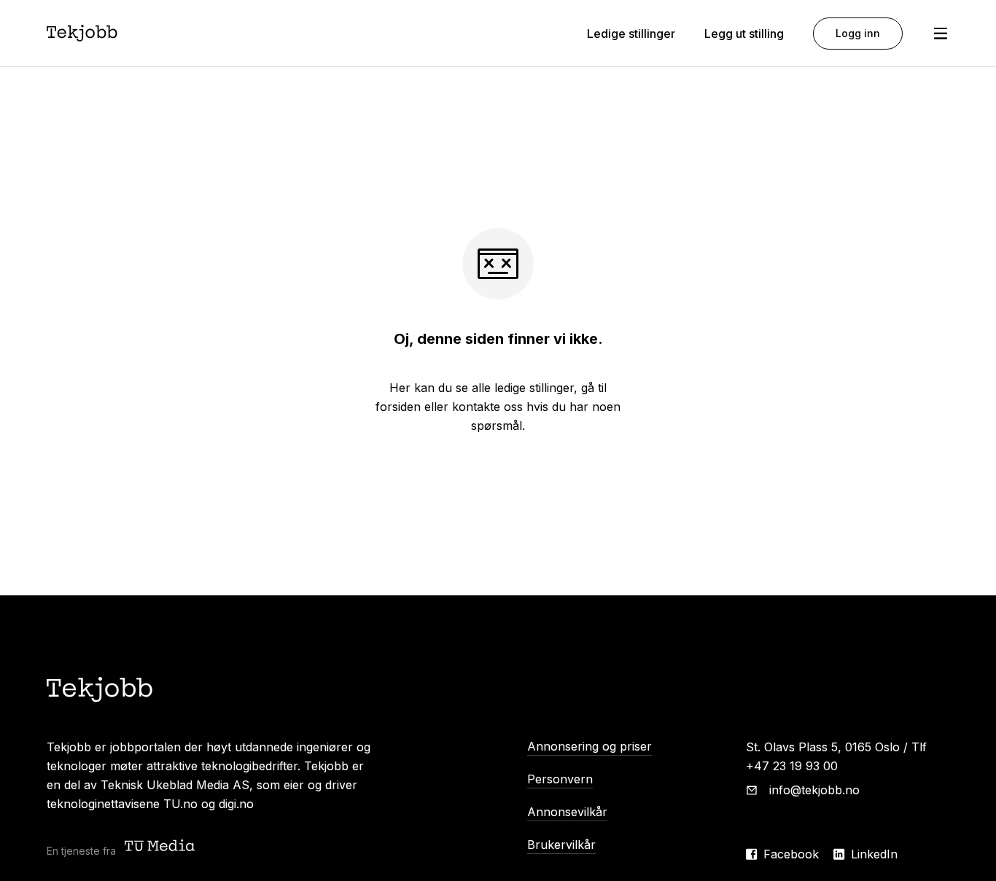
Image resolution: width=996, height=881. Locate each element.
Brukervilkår (561, 844)
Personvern (560, 779)
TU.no (180, 803)
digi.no (236, 803)
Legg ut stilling (744, 33)
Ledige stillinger (631, 33)
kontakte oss (487, 406)
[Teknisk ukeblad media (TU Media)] (161, 847)
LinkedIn (874, 854)
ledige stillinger (534, 387)
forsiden (398, 406)
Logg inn (858, 33)
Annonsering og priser (589, 746)
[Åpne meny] (940, 33)
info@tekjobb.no (814, 790)
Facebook (791, 854)
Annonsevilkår (567, 811)
